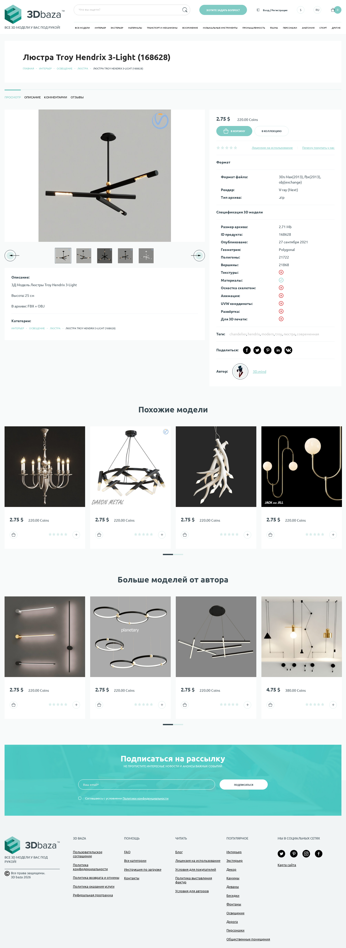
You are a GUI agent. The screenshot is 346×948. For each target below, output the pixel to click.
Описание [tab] (32, 97)
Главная (28, 68)
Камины (232, 878)
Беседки (232, 895)
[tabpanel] (173, 248)
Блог (179, 852)
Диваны (232, 886)
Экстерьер (117, 28)
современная (308, 334)
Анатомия (308, 28)
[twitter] (257, 350)
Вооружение (190, 28)
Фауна (274, 28)
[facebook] (247, 350)
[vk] (288, 350)
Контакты (131, 878)
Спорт (323, 28)
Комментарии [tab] (55, 97)
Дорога (232, 921)
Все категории (135, 860)
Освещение (64, 68)
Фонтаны (233, 904)
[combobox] (126, 10)
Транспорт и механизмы (162, 28)
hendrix (254, 334)
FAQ (127, 852)
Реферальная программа (93, 895)
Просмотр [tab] (13, 97)
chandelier (237, 334)
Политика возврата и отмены (96, 877)
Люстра (83, 68)
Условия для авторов (192, 891)
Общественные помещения (248, 939)
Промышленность (253, 28)
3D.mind (259, 372)
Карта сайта (287, 865)
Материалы (135, 28)
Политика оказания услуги (93, 886)
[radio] (218, 148)
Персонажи (290, 28)
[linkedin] (278, 350)
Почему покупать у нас (318, 147)
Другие (336, 28)
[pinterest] (268, 350)
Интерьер (100, 28)
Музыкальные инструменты (220, 28)
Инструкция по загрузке (142, 869)
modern (267, 334)
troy (278, 334)
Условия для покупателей (195, 869)
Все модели (82, 28)
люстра (289, 334)
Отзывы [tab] (77, 97)
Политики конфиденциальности (145, 798)
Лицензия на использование (272, 147)
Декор (231, 869)
